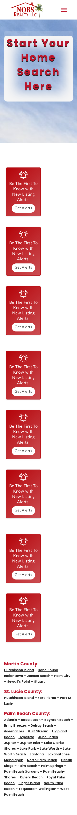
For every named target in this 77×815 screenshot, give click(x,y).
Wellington (47, 788)
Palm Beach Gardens (21, 771)
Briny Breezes (15, 725)
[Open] (64, 10)
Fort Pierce (47, 697)
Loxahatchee (59, 754)
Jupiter (10, 742)
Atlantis (10, 719)
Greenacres (14, 731)
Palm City (62, 675)
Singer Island (29, 783)
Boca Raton (30, 719)
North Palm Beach (42, 760)
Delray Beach (42, 725)
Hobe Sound (48, 670)
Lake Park (28, 748)
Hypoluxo (26, 737)
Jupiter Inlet (30, 742)
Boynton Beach (57, 719)
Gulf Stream (38, 731)
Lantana (37, 754)
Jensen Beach (38, 675)
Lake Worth (49, 748)
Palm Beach (27, 765)
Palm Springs (52, 765)
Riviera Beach (31, 777)
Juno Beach (48, 737)
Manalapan (13, 760)
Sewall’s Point (18, 681)
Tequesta (26, 788)
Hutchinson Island (19, 670)
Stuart (39, 681)
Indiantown (13, 675)
